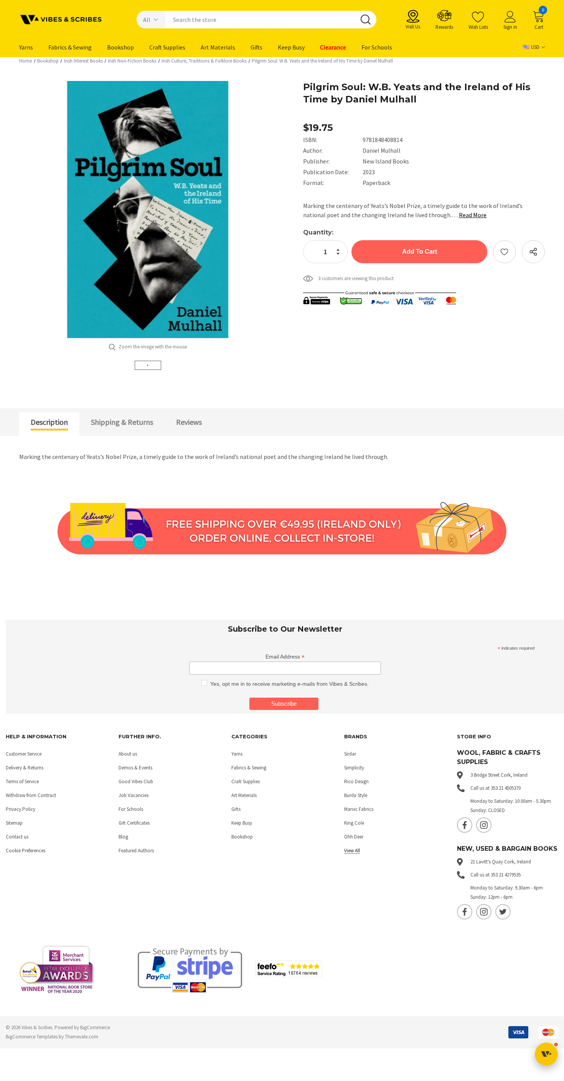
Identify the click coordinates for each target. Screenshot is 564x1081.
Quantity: (318, 232)
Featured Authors (136, 850)
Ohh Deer (353, 836)
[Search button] (365, 19)
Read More (472, 215)
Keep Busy (241, 823)
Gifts (236, 809)
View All (352, 850)
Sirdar (350, 754)
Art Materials (244, 795)
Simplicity (354, 767)
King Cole (354, 823)
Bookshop (242, 836)
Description (49, 422)
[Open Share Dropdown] (533, 251)
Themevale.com (81, 1036)
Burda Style (355, 795)
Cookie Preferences (25, 850)
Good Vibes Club (136, 781)
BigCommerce (95, 1027)
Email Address (285, 656)
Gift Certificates (134, 823)
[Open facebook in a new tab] (464, 825)
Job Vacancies (133, 795)
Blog (123, 836)
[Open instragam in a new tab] (483, 825)
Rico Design (356, 781)
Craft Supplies (245, 781)
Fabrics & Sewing (248, 767)
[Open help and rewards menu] (546, 1054)
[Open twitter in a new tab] (503, 911)
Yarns (236, 754)
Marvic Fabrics (358, 809)
